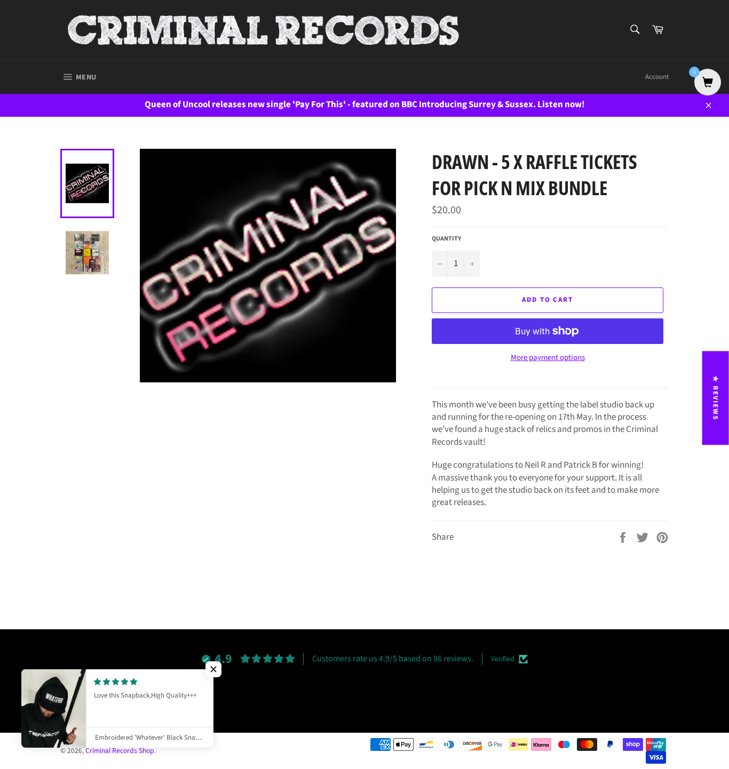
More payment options (548, 358)
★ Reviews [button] (715, 397)
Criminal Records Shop (119, 751)
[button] (213, 669)
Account (657, 77)
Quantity (446, 239)
